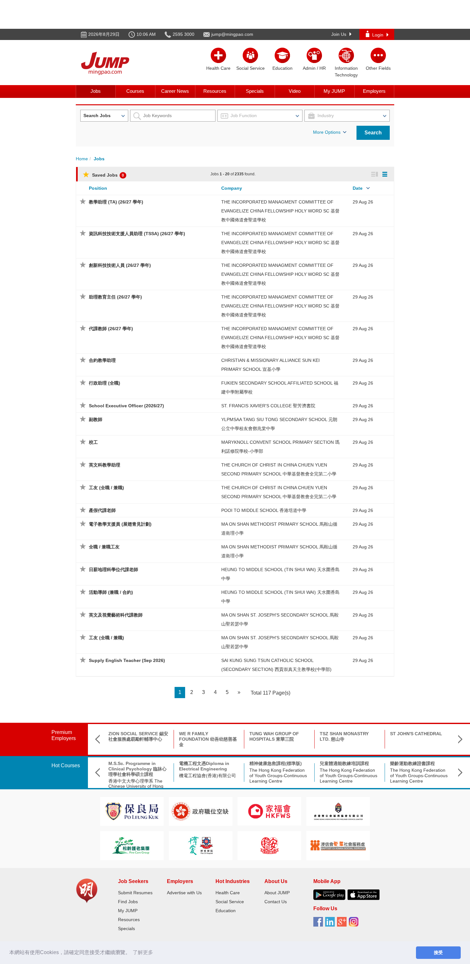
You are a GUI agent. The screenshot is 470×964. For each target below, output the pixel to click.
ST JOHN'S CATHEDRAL (416, 733)
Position (98, 188)
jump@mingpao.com (232, 34)
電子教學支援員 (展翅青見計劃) (120, 524)
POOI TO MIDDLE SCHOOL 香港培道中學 (263, 510)
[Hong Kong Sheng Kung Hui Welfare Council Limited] (338, 811)
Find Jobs (128, 901)
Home (82, 158)
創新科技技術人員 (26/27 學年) (120, 265)
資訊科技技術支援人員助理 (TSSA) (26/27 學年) (137, 233)
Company (231, 188)
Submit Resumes (135, 892)
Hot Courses (65, 765)
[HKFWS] (269, 811)
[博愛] (200, 845)
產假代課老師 (102, 510)
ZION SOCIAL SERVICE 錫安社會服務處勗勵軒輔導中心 (138, 736)
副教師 (95, 419)
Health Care (227, 892)
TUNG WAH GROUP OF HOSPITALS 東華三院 (274, 736)
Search (373, 132)
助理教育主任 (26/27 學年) (115, 296)
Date (358, 188)
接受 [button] (438, 952)
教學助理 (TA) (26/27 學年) (116, 201)
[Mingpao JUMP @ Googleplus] (343, 924)
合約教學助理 (102, 360)
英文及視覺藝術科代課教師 (116, 614)
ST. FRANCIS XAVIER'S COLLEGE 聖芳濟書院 (268, 405)
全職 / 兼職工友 (104, 546)
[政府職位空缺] (200, 811)
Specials (255, 91)
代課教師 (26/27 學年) (111, 328)
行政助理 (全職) (104, 383)
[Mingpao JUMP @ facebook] (319, 924)
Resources (214, 91)
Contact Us (275, 901)
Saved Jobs (107, 175)
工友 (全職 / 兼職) (106, 487)
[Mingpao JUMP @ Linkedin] (331, 924)
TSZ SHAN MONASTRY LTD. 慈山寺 (344, 736)
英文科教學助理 (104, 464)
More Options (327, 132)
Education (225, 910)
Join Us (338, 34)
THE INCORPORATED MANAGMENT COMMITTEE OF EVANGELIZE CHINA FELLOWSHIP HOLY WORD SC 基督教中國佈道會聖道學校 (280, 210)
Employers (374, 91)
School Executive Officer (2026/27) (126, 405)
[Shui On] (269, 845)
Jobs (95, 91)
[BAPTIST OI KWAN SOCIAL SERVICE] (338, 845)
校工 (93, 442)
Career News (175, 91)
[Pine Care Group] (132, 845)
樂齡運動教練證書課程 (412, 763)
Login (377, 34)
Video (295, 91)
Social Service (229, 901)
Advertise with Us (184, 892)
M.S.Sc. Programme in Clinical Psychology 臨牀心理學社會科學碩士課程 (137, 769)
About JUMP (277, 892)
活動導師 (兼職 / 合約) (111, 592)
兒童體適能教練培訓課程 (344, 763)
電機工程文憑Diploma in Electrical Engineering (204, 766)
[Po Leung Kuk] (132, 811)
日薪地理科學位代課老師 (113, 569)
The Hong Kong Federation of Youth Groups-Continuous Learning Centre (278, 776)
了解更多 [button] (143, 952)
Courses (135, 91)
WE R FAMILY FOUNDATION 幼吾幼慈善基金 (208, 739)
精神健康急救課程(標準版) (275, 763)
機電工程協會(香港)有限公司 (207, 775)
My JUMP (334, 91)
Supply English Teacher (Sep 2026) (127, 660)
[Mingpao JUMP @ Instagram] (355, 924)
